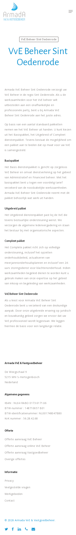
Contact (10, 500)
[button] (71, 11)
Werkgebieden (14, 494)
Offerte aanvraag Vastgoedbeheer (26, 452)
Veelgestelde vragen (17, 487)
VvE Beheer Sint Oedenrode (39, 39)
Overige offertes (15, 459)
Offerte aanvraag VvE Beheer (23, 439)
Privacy (9, 480)
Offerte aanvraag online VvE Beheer (28, 446)
